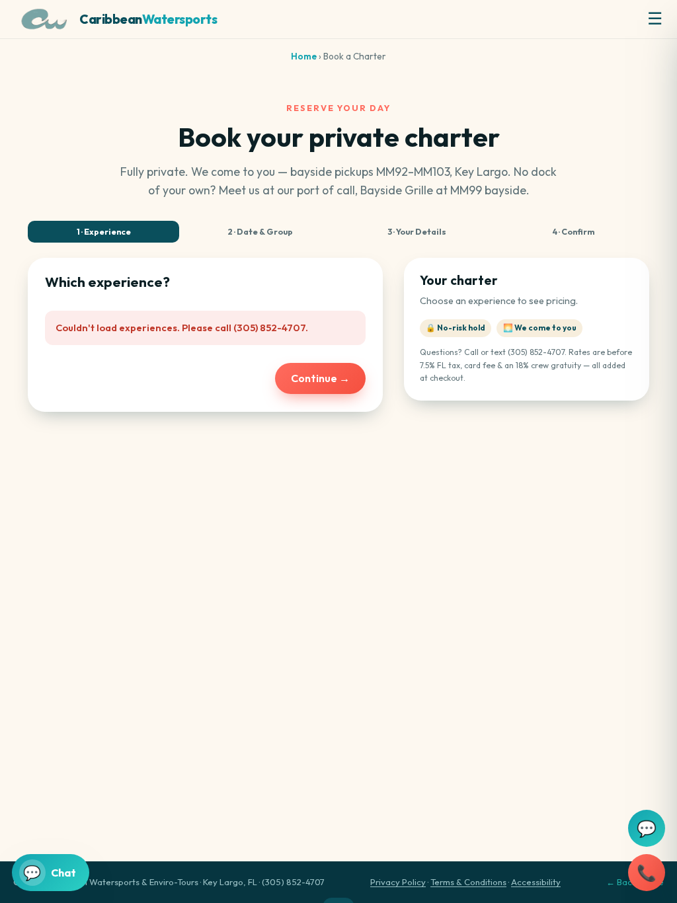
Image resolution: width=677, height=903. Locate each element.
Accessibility (536, 882)
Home (304, 56)
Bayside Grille (396, 190)
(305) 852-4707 (536, 352)
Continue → (320, 378)
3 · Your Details (416, 232)
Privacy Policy (398, 882)
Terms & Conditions (468, 882)
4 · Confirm (573, 232)
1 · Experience (104, 232)
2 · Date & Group (260, 232)
